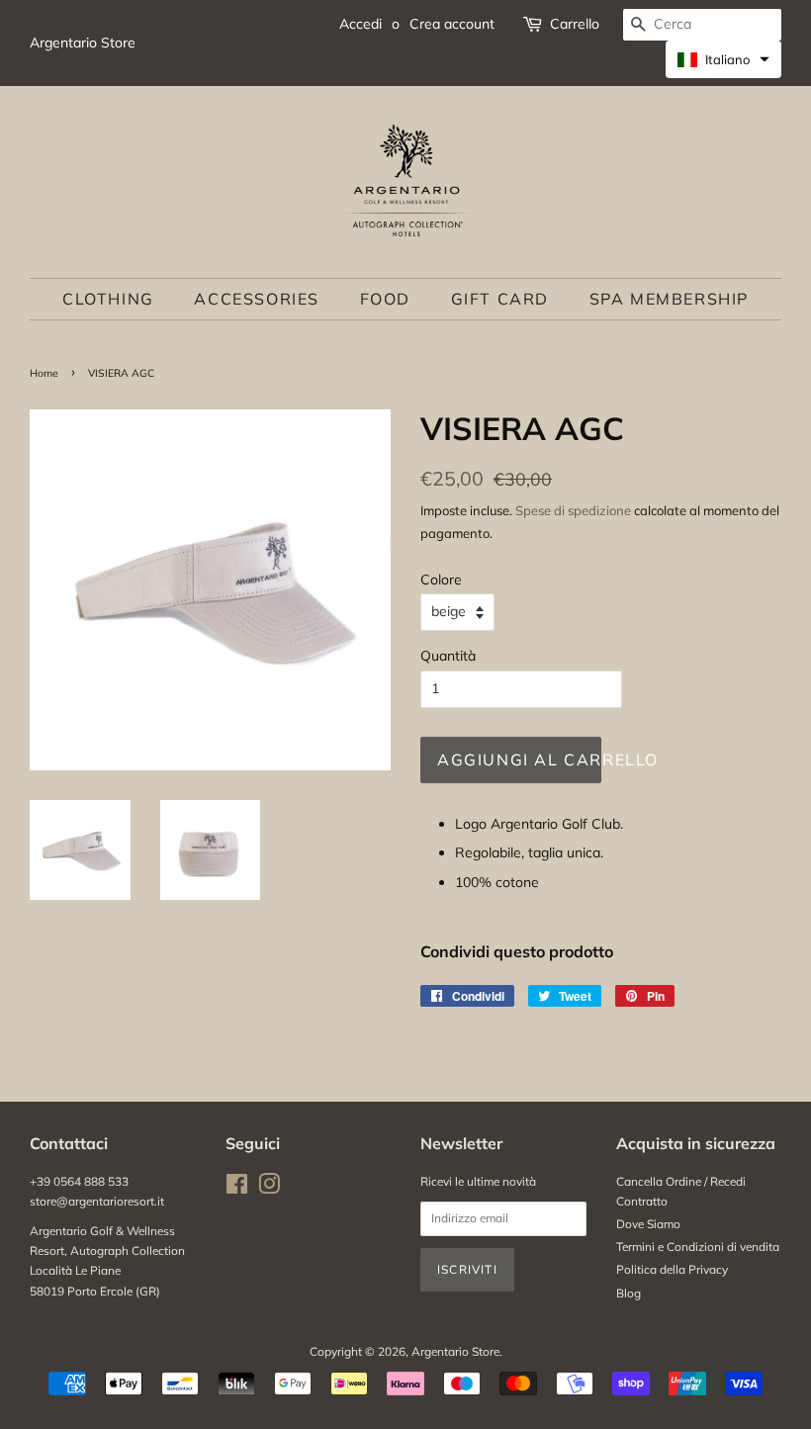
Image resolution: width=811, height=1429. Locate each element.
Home (44, 373)
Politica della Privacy (672, 1269)
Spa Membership (669, 299)
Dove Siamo (648, 1223)
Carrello (574, 24)
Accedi (360, 24)
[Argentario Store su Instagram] (269, 1188)
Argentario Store (455, 1351)
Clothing (108, 299)
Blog (628, 1293)
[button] (723, 59)
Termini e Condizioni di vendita (697, 1246)
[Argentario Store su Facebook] (236, 1188)
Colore (441, 579)
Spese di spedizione (573, 510)
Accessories (256, 299)
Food (385, 299)
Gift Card (500, 299)
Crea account (452, 24)
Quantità (448, 656)
